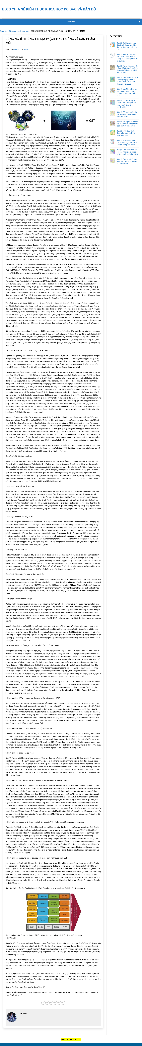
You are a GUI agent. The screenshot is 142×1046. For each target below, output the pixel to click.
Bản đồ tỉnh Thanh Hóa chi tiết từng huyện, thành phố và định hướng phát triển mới (127, 92)
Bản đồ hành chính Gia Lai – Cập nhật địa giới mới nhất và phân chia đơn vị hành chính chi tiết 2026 (127, 81)
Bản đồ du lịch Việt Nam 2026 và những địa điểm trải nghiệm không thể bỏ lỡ (127, 142)
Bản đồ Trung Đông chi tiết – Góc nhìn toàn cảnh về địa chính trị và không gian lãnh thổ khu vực (127, 69)
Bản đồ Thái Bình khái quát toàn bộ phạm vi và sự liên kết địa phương (127, 161)
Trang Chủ (71, 21)
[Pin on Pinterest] (55, 1003)
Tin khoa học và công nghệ (19, 31)
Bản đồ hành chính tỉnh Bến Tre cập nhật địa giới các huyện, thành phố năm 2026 (127, 152)
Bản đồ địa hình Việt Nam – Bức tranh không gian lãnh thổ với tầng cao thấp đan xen (127, 46)
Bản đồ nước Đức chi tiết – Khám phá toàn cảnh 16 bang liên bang (127, 133)
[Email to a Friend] (51, 1003)
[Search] (139, 21)
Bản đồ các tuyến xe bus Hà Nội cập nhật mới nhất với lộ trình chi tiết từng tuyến (128, 124)
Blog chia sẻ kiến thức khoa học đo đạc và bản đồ (49, 9)
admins (26, 49)
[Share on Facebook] (43, 1003)
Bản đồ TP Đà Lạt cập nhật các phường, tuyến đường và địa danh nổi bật (127, 114)
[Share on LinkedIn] (59, 1003)
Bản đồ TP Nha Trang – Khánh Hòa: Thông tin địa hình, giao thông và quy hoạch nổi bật (126, 104)
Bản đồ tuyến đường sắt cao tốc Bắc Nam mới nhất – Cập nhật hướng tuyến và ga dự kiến (127, 57)
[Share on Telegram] (63, 1003)
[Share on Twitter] (47, 1003)
